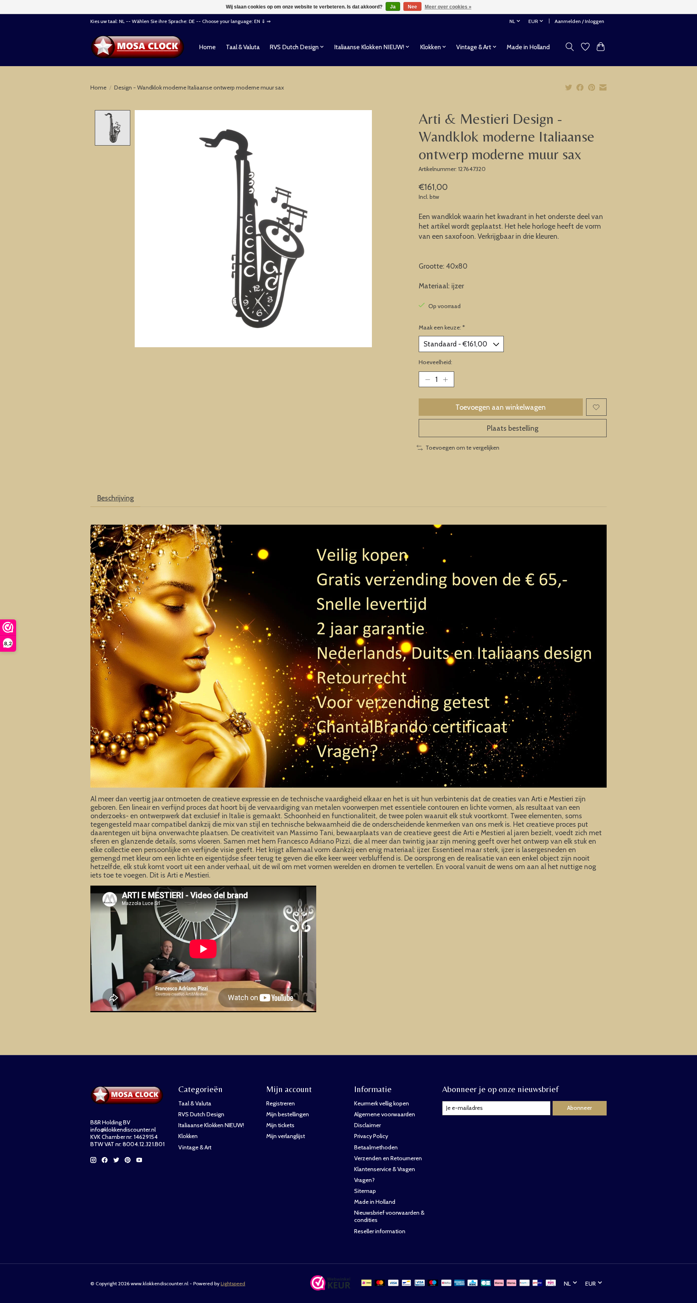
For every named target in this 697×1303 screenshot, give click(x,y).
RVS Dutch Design (201, 1114)
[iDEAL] (366, 1283)
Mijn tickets (280, 1125)
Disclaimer (367, 1125)
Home (207, 47)
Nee (412, 7)
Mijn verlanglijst (285, 1136)
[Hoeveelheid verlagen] (427, 379)
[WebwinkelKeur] (330, 1288)
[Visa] (393, 1283)
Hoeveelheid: (435, 362)
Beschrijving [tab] (115, 498)
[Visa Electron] (420, 1283)
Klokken (188, 1136)
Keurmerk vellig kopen (381, 1103)
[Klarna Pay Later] (499, 1283)
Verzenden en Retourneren (388, 1158)
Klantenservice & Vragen (384, 1169)
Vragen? (364, 1180)
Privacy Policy (371, 1136)
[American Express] (459, 1283)
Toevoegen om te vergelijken (462, 447)
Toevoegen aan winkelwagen (500, 407)
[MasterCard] (380, 1283)
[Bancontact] (406, 1283)
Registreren (280, 1103)
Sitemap (365, 1191)
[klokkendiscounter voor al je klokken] (139, 47)
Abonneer (579, 1107)
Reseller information (379, 1231)
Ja (393, 7)
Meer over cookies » (448, 7)
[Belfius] (446, 1283)
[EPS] (551, 1283)
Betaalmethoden (376, 1147)
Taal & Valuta (243, 47)
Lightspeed (233, 1283)
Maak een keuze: (442, 327)
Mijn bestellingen (287, 1114)
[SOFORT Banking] (511, 1283)
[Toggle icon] (570, 47)
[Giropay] (537, 1283)
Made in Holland (528, 47)
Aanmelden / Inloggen (579, 21)
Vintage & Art (194, 1147)
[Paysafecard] (525, 1283)
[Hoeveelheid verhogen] (445, 379)
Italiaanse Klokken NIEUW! (211, 1125)
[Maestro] (433, 1283)
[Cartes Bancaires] (486, 1283)
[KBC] (472, 1283)
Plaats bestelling (512, 428)
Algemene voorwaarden (384, 1114)
